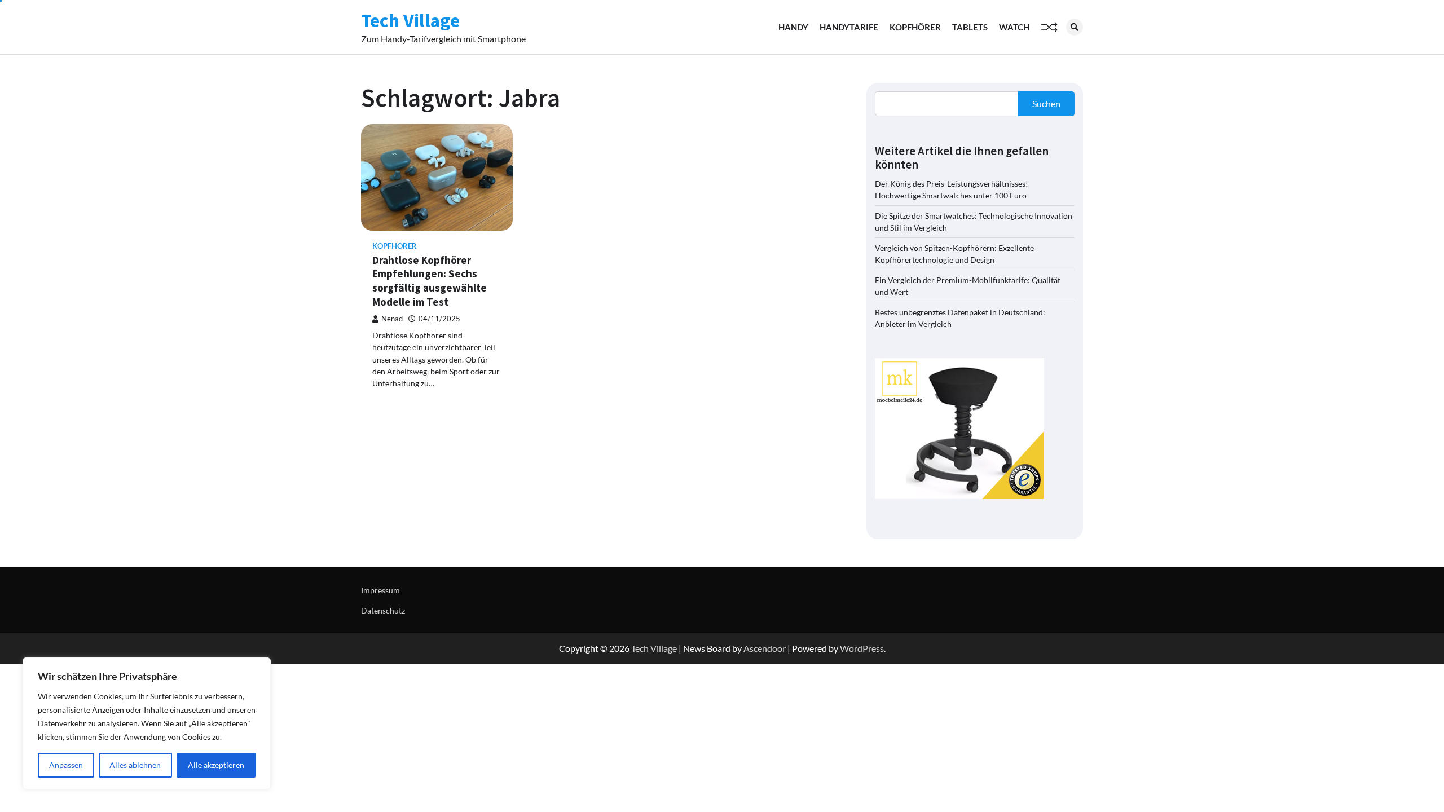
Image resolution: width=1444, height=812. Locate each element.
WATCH (1014, 27)
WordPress (862, 648)
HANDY (793, 27)
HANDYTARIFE (849, 27)
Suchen (1046, 103)
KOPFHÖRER (915, 27)
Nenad (392, 319)
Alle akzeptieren (216, 765)
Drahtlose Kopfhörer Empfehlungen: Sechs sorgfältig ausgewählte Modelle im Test (429, 280)
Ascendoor (764, 648)
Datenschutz (383, 610)
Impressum (380, 590)
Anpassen (66, 765)
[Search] (1074, 27)
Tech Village (410, 20)
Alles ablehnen (135, 765)
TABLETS (970, 27)
